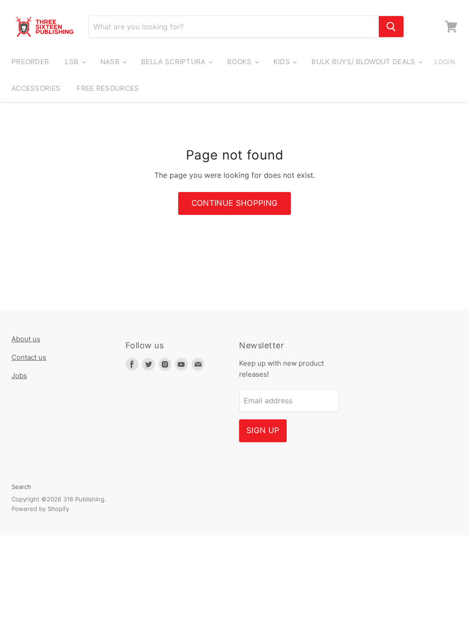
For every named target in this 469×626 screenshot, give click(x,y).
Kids (282, 61)
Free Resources (107, 88)
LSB (72, 61)
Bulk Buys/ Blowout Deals (364, 61)
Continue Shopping (234, 203)
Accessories (35, 88)
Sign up (262, 430)
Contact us (28, 357)
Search (21, 486)
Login (445, 62)
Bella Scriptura (174, 61)
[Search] (391, 26)
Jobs (19, 375)
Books (240, 61)
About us (25, 339)
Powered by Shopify (40, 508)
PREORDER (30, 61)
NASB (111, 61)
